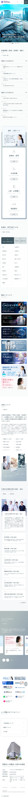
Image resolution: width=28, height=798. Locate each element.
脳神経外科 (4, 275)
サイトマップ (22, 787)
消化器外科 (17, 251)
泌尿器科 (4, 263)
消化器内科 (17, 247)
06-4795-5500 (13, 774)
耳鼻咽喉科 (17, 267)
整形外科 (4, 259)
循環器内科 (4, 251)
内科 (3, 247)
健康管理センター (18, 279)
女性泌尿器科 (5, 279)
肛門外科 (4, 255)
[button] (3, 660)
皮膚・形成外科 (18, 259)
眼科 (3, 267)
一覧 (26, 61)
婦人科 (16, 263)
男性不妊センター (18, 275)
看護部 (3, 282)
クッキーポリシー (13, 787)
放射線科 (4, 271)
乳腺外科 (16, 255)
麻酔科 (16, 271)
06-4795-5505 (13, 772)
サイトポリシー (5, 787)
